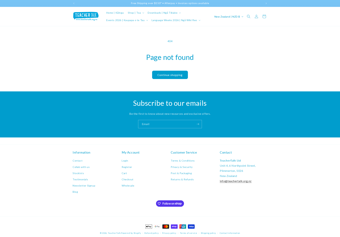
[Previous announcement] (74, 3)
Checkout (128, 179)
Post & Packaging (181, 173)
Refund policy (151, 233)
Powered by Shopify (131, 233)
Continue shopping (170, 75)
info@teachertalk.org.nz (236, 181)
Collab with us (81, 166)
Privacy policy (169, 233)
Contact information (230, 233)
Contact (78, 160)
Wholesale (128, 185)
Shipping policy (208, 233)
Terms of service (188, 233)
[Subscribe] (198, 124)
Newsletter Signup (84, 185)
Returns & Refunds (182, 179)
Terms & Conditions (183, 160)
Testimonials (80, 179)
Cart (124, 173)
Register (127, 166)
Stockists (78, 173)
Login (125, 160)
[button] (136, 12)
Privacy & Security (182, 166)
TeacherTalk (114, 233)
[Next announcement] (266, 3)
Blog (75, 191)
